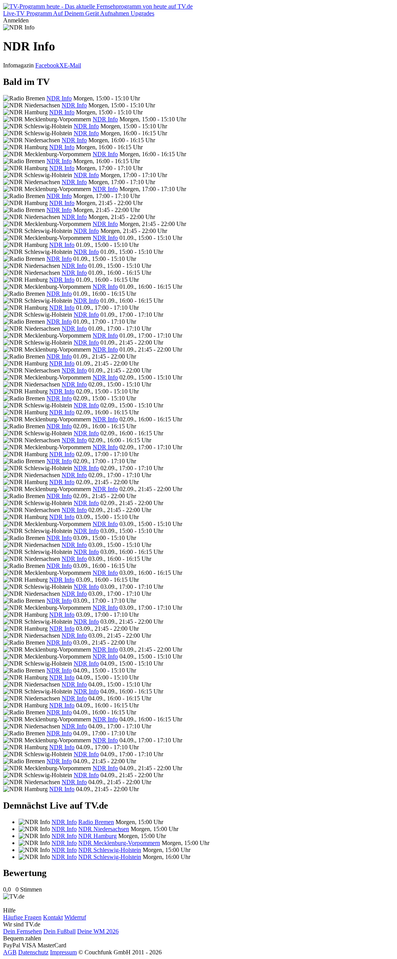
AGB (10, 952)
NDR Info (59, 98)
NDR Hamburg (97, 836)
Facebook (47, 65)
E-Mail (72, 65)
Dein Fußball (59, 931)
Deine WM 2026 (98, 931)
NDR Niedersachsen (103, 829)
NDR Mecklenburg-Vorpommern (119, 843)
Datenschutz (33, 952)
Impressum (63, 952)
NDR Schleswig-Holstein (109, 850)
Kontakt (53, 917)
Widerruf (75, 917)
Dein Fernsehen (22, 931)
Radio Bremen (96, 822)
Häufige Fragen (22, 917)
